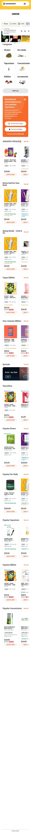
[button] (24, 3)
